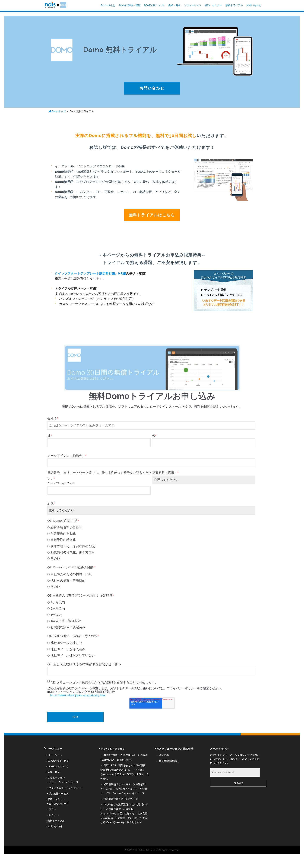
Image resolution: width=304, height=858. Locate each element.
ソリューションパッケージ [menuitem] (63, 782)
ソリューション (192, 5)
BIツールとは (108, 5)
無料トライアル (234, 5)
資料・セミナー (213, 5)
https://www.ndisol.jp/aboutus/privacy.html (78, 695)
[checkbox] (151, 542)
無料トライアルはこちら (152, 215)
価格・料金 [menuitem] (54, 772)
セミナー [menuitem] (54, 815)
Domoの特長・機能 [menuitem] (58, 760)
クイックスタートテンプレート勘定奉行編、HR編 (90, 273)
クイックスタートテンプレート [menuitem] (66, 788)
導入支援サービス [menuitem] (58, 793)
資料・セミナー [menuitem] (56, 799)
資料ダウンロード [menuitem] (58, 803)
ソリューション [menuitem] (56, 777)
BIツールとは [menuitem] (55, 755)
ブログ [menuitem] (52, 809)
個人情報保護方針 (169, 761)
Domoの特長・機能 (130, 5)
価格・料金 (174, 5)
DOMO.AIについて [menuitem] (58, 766)
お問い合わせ (253, 5)
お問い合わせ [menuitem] (55, 826)
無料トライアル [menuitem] (56, 820)
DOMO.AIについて (154, 5)
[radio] (151, 527)
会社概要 (164, 755)
